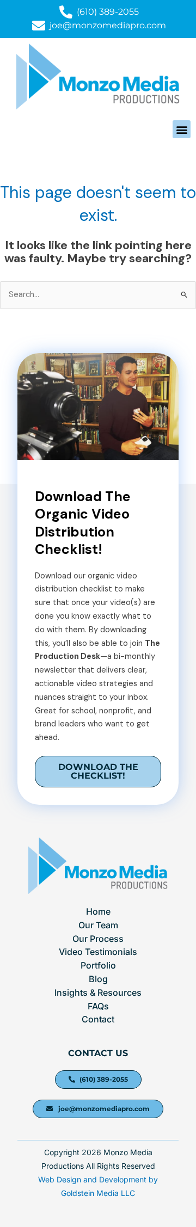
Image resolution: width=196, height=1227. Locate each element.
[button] (182, 129)
